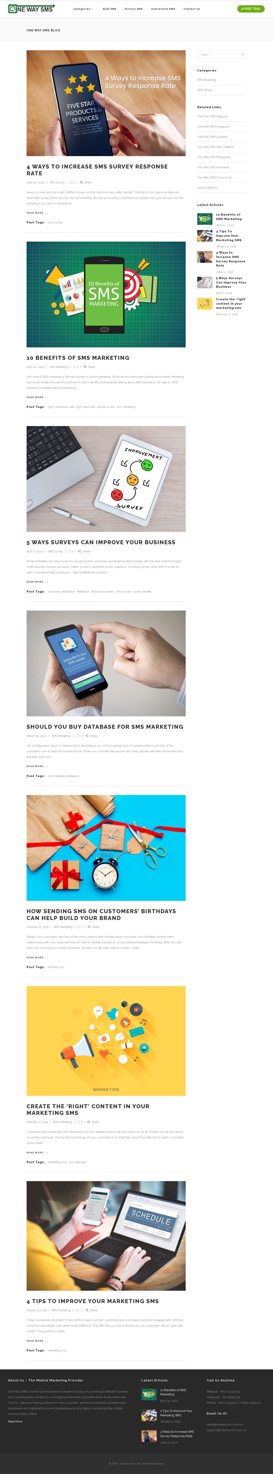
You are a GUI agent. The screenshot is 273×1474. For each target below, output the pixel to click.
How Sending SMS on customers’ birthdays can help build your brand (101, 914)
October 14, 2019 (38, 927)
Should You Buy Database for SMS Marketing (105, 727)
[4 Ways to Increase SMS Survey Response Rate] (106, 103)
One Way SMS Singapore (213, 126)
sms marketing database (63, 776)
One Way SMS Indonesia (213, 167)
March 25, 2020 (37, 735)
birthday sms (56, 967)
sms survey (55, 222)
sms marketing (126, 406)
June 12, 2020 (36, 182)
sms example (77, 1162)
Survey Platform (207, 187)
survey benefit (142, 591)
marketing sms (57, 1162)
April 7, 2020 (35, 551)
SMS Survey (57, 182)
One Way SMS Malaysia (212, 116)
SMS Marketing (58, 367)
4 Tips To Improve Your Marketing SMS (93, 1301)
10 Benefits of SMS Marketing (78, 358)
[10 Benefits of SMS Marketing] (106, 294)
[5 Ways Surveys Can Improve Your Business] (106, 479)
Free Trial (252, 8)
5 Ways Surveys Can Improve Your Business (101, 542)
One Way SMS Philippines (213, 157)
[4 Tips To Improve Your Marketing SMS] (106, 1236)
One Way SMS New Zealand (215, 147)
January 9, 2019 (37, 1310)
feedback (83, 591)
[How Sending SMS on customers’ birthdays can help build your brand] (106, 848)
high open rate (85, 406)
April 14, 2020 (35, 367)
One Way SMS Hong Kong (214, 177)
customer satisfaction (61, 591)
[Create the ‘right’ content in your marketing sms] (106, 1041)
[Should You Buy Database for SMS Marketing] (106, 663)
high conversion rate (61, 406)
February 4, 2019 (37, 1122)
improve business (102, 591)
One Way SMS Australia (212, 136)
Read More (15, 1421)
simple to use (106, 406)
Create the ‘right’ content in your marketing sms (231, 303)
